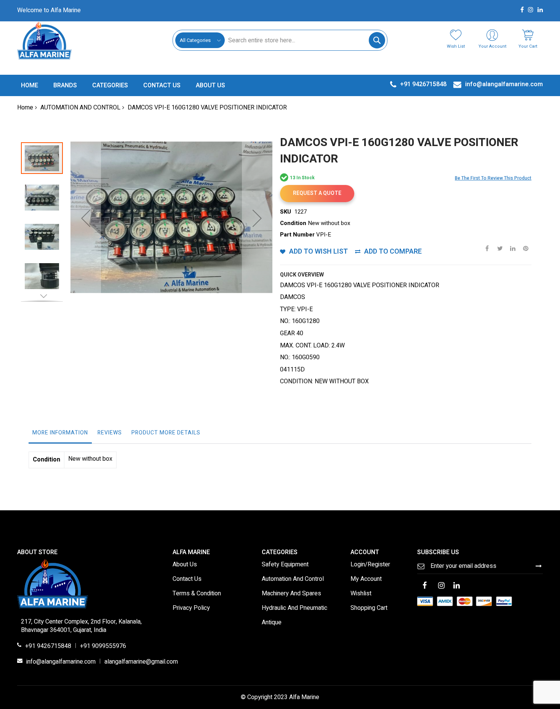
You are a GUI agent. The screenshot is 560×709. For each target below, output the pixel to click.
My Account (366, 579)
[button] (85, 218)
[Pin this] (526, 248)
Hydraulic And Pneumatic (294, 608)
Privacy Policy (191, 608)
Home (25, 107)
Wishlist (360, 594)
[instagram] (441, 586)
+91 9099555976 (103, 646)
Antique (272, 623)
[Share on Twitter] (500, 248)
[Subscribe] (538, 566)
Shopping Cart (368, 608)
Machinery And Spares (291, 594)
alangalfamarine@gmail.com (141, 662)
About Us (185, 565)
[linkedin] (456, 586)
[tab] (60, 435)
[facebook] (424, 586)
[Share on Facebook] (487, 248)
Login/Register (370, 565)
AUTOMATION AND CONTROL (80, 107)
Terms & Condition (197, 594)
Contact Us (187, 579)
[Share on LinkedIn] (513, 248)
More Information (60, 433)
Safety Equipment (285, 565)
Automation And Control (293, 579)
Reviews (110, 433)
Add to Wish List (318, 251)
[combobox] (304, 40)
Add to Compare (393, 251)
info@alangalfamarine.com (61, 662)
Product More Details (165, 433)
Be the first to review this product (493, 178)
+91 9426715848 (48, 646)
